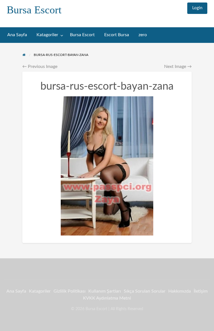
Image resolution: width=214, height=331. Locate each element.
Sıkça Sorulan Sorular (145, 291)
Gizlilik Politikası (70, 291)
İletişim (201, 291)
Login (197, 8)
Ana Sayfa (17, 35)
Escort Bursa (116, 35)
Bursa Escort (34, 10)
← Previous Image (39, 66)
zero (142, 35)
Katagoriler (47, 35)
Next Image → (178, 66)
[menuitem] (197, 8)
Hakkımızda (179, 291)
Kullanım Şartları (104, 291)
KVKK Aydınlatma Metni (107, 298)
